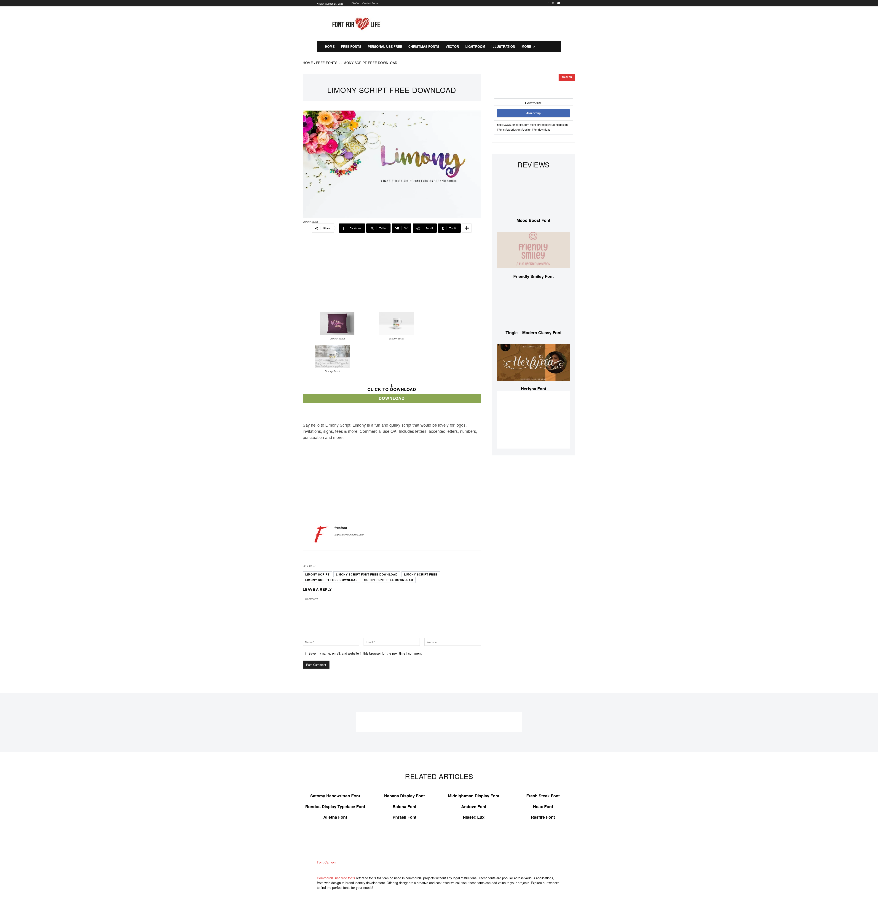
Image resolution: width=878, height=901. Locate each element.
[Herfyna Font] (533, 362)
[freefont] (319, 535)
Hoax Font (543, 807)
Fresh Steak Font (543, 796)
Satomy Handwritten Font (335, 796)
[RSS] (553, 3)
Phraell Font (404, 817)
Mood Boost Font (533, 220)
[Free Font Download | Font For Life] (355, 24)
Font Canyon (326, 862)
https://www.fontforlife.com (349, 534)
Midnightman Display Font (473, 796)
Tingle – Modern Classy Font (534, 333)
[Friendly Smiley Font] (533, 250)
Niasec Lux (474, 817)
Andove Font (473, 807)
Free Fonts (326, 62)
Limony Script (317, 574)
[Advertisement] (483, 23)
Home (308, 62)
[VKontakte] (558, 3)
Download (392, 398)
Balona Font (404, 807)
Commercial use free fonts (336, 878)
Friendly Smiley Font (533, 276)
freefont (341, 527)
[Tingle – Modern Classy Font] (533, 306)
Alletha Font (335, 817)
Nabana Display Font (404, 796)
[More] (467, 228)
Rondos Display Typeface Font (335, 807)
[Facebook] (548, 3)
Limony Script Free (420, 574)
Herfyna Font (533, 389)
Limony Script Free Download (331, 580)
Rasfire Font (543, 817)
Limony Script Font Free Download (367, 574)
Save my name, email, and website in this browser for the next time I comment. (365, 653)
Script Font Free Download (388, 580)
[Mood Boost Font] (533, 194)
